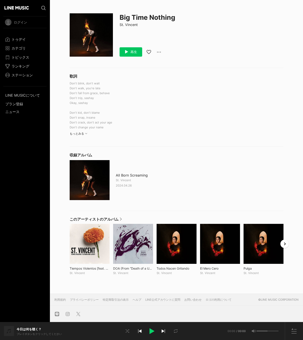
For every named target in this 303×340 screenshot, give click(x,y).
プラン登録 (14, 104)
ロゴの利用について (219, 299)
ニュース (12, 111)
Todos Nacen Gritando (177, 268)
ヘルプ (137, 299)
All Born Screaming (132, 175)
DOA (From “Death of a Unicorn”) (133, 268)
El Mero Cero (218, 268)
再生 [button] (133, 52)
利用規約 (60, 299)
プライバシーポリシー (84, 299)
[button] (151, 331)
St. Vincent (129, 24)
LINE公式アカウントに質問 (162, 299)
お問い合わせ (193, 299)
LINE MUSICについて (22, 95)
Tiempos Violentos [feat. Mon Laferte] (90, 268)
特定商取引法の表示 (116, 299)
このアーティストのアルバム (96, 220)
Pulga (257, 268)
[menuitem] (25, 39)
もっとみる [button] (77, 133)
